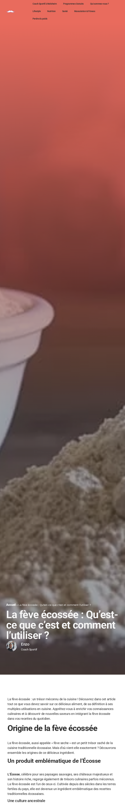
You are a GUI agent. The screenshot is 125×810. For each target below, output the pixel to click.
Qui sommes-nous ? (99, 3)
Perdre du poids (40, 18)
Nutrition (51, 11)
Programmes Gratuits (73, 3)
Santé (65, 11)
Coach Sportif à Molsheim (45, 3)
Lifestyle (37, 11)
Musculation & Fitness (84, 11)
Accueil (11, 605)
